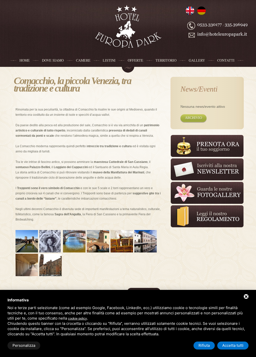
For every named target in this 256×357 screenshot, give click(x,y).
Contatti (225, 60)
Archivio (193, 118)
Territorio (166, 60)
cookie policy (77, 318)
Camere (83, 60)
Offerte (135, 60)
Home (25, 60)
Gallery (197, 60)
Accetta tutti (233, 345)
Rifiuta (204, 345)
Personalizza (23, 345)
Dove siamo (53, 60)
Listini (109, 60)
